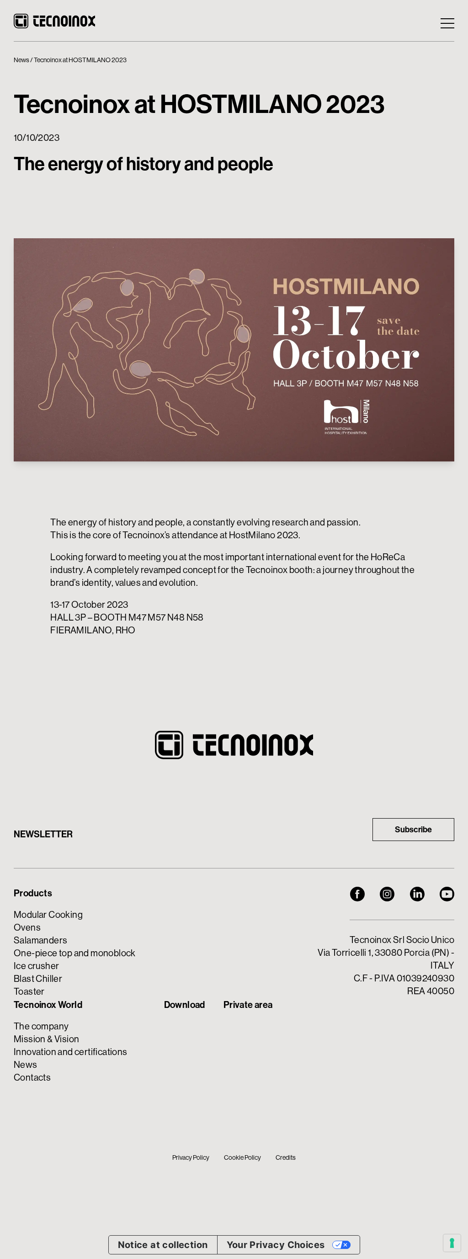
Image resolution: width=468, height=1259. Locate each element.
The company (41, 1026)
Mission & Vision (46, 1039)
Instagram (387, 894)
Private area (248, 1004)
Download (184, 1004)
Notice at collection (163, 1244)
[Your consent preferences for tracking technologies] (452, 1243)
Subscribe (413, 830)
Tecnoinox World (48, 1004)
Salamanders (40, 940)
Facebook (357, 894)
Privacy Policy (190, 1157)
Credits (286, 1157)
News (21, 60)
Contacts (32, 1077)
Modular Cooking (48, 915)
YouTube (447, 894)
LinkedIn (417, 894)
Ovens (27, 927)
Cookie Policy (242, 1157)
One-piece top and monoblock (75, 953)
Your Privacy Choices (276, 1244)
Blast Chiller (38, 979)
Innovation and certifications (71, 1052)
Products (33, 893)
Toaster (29, 991)
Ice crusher (36, 966)
